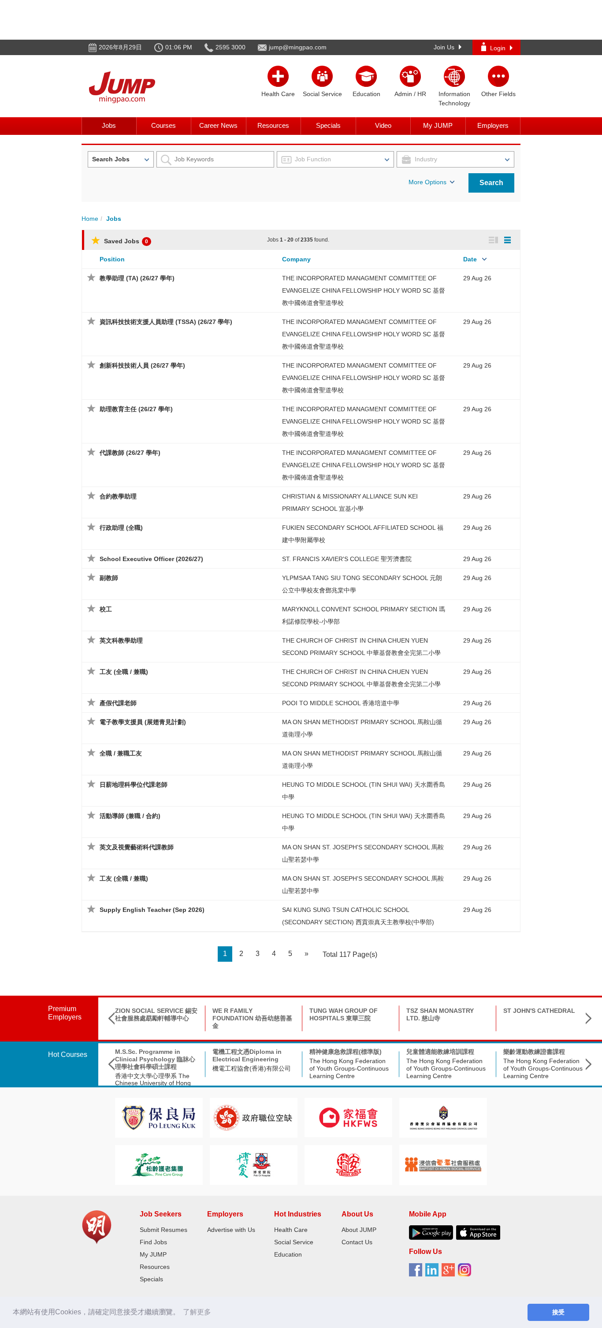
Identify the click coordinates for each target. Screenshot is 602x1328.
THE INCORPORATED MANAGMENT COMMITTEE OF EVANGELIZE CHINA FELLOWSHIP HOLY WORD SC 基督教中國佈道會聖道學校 (363, 290)
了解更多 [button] (197, 1312)
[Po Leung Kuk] (158, 1117)
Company (296, 259)
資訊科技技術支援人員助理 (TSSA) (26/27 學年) (166, 321)
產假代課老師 (118, 703)
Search (491, 182)
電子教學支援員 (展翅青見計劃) (143, 721)
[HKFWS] (348, 1117)
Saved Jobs (125, 241)
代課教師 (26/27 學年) (130, 452)
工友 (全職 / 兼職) (124, 671)
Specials (328, 125)
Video (383, 125)
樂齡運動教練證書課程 (534, 1051)
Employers (493, 125)
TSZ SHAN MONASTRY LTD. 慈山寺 (440, 1014)
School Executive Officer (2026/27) (151, 558)
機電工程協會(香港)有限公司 (251, 1068)
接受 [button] (558, 1312)
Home (90, 218)
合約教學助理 (118, 496)
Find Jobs (153, 1242)
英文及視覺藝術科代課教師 (137, 847)
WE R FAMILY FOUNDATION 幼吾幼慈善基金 (252, 1018)
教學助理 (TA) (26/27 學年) (137, 278)
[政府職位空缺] (253, 1117)
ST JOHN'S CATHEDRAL (539, 1010)
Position (112, 259)
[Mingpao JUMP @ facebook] (417, 1272)
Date (470, 259)
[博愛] (253, 1164)
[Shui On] (348, 1164)
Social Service (293, 1242)
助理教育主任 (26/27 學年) (136, 409)
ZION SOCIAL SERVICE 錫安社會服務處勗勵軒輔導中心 (156, 1014)
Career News (218, 125)
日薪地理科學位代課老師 (133, 784)
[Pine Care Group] (158, 1164)
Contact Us (357, 1242)
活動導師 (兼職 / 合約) (130, 815)
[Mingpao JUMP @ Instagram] (466, 1272)
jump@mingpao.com (298, 47)
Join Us (444, 47)
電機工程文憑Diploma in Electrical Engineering (247, 1055)
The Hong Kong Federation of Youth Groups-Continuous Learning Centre (349, 1068)
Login (497, 48)
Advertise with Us (231, 1229)
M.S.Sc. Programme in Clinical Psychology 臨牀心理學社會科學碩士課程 (155, 1059)
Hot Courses (67, 1054)
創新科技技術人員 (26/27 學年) (142, 365)
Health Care (291, 1229)
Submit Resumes (163, 1229)
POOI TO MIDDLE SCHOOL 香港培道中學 (340, 703)
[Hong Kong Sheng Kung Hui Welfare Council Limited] (443, 1117)
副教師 (109, 577)
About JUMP (359, 1229)
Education (288, 1254)
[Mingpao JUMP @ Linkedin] (433, 1272)
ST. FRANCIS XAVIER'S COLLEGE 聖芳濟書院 (347, 558)
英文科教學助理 (121, 640)
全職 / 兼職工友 (121, 753)
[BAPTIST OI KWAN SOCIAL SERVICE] (443, 1164)
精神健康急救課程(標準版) (345, 1051)
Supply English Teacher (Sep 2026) (152, 909)
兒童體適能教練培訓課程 (440, 1051)
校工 (106, 609)
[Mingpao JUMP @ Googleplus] (450, 1272)
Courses (163, 125)
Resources (273, 125)
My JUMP (438, 125)
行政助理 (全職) (121, 527)
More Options (427, 182)
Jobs (109, 125)
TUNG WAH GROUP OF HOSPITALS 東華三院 (343, 1014)
